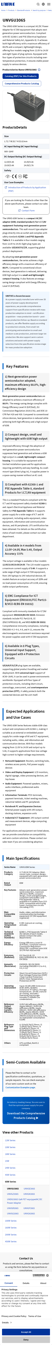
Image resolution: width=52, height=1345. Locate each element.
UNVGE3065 (29, 1188)
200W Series (11, 1234)
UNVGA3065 (29, 1213)
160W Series (11, 1227)
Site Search (38, 4)
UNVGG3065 (13, 1213)
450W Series (11, 1241)
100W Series (11, 1220)
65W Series (10, 1181)
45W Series (10, 1174)
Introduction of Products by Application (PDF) (27, 189)
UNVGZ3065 (12, 1193)
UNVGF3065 (29, 1208)
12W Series (10, 1140)
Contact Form (28, 210)
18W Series (10, 1154)
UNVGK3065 (29, 1193)
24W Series (10, 1167)
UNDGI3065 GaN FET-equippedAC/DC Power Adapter (24, 1201)
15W (7, 1160)
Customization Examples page (20, 1087)
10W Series (10, 1147)
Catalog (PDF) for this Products (20, 76)
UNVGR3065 (12, 1208)
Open (39, 69)
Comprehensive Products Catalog (22, 83)
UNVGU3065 (13, 1188)
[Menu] (48, 4)
